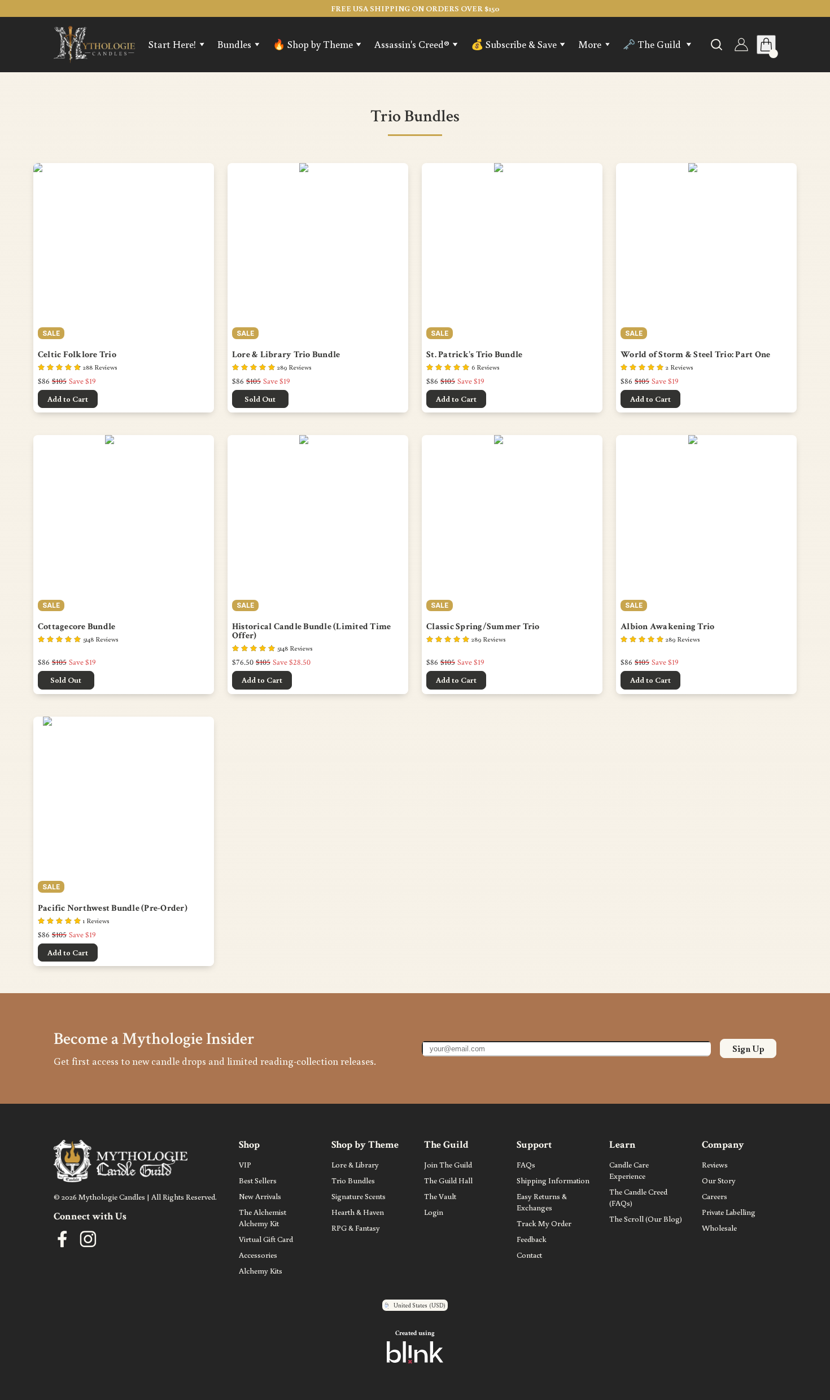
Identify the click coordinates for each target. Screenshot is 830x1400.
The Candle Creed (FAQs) (639, 1197)
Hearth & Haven (357, 1211)
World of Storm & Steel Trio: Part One (695, 354)
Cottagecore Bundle (77, 626)
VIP (246, 1164)
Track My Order (544, 1223)
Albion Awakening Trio (667, 626)
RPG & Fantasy (355, 1227)
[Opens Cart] (766, 44)
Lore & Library (355, 1164)
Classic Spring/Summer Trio (483, 626)
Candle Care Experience (629, 1170)
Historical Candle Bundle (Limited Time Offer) (312, 631)
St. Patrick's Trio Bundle (474, 354)
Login (433, 1211)
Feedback (532, 1239)
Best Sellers (258, 1180)
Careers (714, 1196)
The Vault (440, 1196)
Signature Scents (358, 1196)
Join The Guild (448, 1164)
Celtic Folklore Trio (77, 354)
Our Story (719, 1180)
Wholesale (719, 1227)
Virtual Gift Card (266, 1239)
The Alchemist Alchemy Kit (263, 1217)
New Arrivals (260, 1196)
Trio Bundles (353, 1180)
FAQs (526, 1164)
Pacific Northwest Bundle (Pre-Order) (112, 908)
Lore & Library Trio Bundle (286, 354)
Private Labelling (728, 1211)
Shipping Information (553, 1180)
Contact (529, 1254)
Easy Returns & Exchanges (543, 1202)
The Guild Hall (448, 1180)
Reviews (715, 1164)
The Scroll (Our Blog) (645, 1218)
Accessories (258, 1254)
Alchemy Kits (260, 1270)
